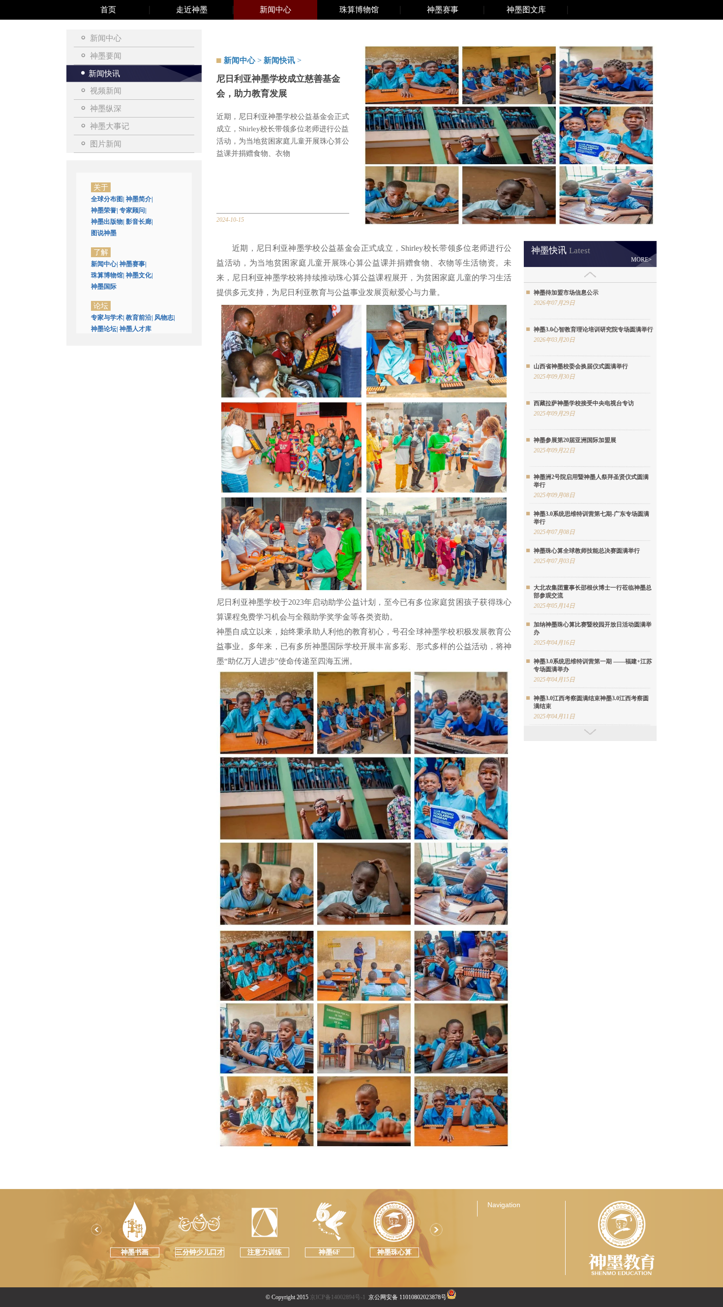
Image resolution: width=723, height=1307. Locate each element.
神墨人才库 (135, 328)
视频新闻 (105, 91)
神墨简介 (139, 199)
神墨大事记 (109, 126)
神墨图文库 (526, 9)
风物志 (164, 317)
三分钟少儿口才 (200, 1252)
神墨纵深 (105, 108)
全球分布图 (107, 199)
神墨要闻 (105, 56)
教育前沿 (139, 317)
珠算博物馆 (359, 9)
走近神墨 (192, 9)
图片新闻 (105, 144)
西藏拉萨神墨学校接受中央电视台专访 (584, 403)
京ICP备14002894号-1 (337, 1297)
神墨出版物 (107, 221)
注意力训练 (264, 1252)
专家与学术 (107, 317)
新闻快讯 (104, 73)
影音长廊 (139, 221)
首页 (108, 9)
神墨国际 (104, 286)
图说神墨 (104, 233)
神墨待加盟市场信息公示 (566, 292)
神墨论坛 (104, 328)
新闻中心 (275, 9)
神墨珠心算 (394, 1252)
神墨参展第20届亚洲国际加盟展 (575, 440)
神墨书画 (135, 1252)
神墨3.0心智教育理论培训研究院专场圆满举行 (593, 329)
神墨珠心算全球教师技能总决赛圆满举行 (587, 550)
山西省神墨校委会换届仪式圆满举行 (581, 366)
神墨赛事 (442, 9)
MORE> (641, 259)
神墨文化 (139, 275)
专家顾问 (133, 210)
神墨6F (329, 1252)
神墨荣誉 (104, 210)
